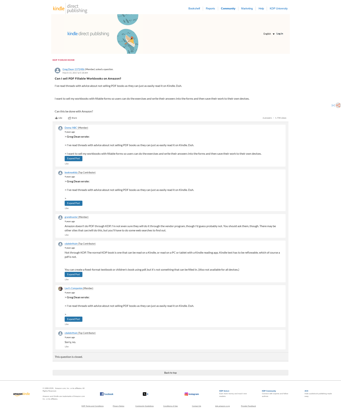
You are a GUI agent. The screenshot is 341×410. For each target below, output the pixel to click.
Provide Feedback (248, 406)
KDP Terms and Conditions (93, 406)
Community (228, 8)
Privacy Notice (118, 406)
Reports (210, 8)
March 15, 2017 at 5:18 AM (75, 72)
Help (261, 8)
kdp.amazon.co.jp (222, 406)
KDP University (279, 8)
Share (74, 117)
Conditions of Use (170, 406)
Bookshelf (194, 8)
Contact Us (196, 406)
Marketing (247, 8)
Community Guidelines (144, 406)
